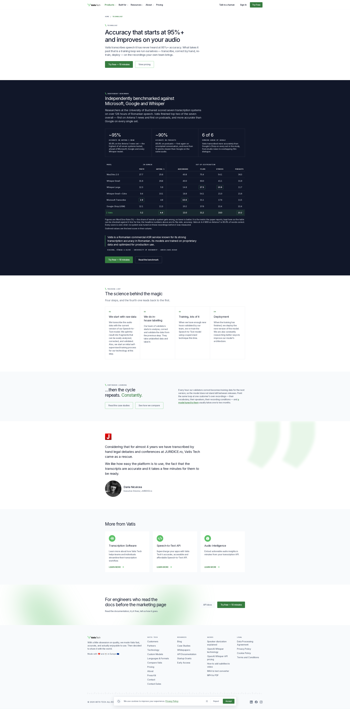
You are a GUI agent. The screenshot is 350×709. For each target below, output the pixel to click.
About (149, 4)
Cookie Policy (244, 653)
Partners (151, 645)
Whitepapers (183, 650)
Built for (122, 4)
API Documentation (186, 654)
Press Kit (151, 675)
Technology (153, 650)
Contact (151, 679)
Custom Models (155, 654)
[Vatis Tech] (94, 5)
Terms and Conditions (248, 657)
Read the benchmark (150, 260)
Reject (216, 701)
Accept (229, 701)
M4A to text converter (218, 671)
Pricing (159, 4)
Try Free (256, 4)
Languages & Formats (158, 658)
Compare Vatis (154, 662)
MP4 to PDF (213, 675)
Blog (179, 641)
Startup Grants (184, 658)
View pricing (144, 64)
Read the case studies (119, 405)
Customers (152, 641)
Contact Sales (154, 683)
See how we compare (149, 405)
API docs (209, 605)
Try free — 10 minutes (119, 64)
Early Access (183, 662)
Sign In (243, 4)
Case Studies (183, 645)
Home (107, 16)
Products (109, 4)
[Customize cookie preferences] (206, 701)
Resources (136, 4)
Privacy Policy (244, 648)
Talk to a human (227, 4)
